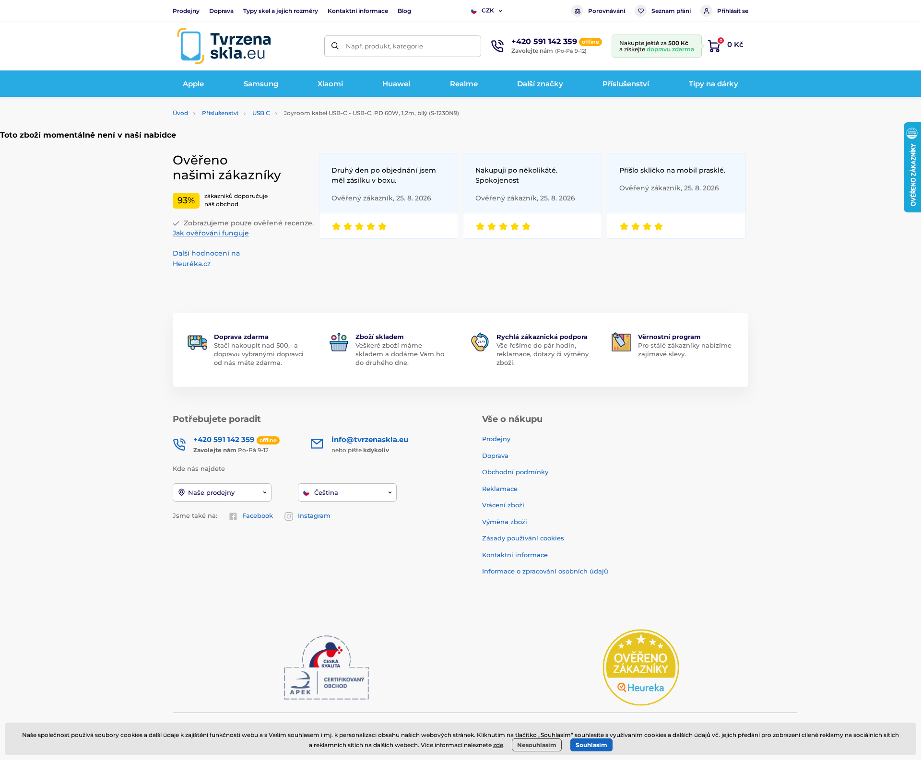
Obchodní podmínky (515, 472)
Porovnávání (606, 10)
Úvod (180, 113)
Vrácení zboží (503, 505)
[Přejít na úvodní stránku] (224, 46)
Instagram (314, 515)
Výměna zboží (504, 522)
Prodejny (186, 10)
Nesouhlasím (536, 744)
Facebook (257, 515)
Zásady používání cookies (523, 538)
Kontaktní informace (358, 10)
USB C (261, 113)
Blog (404, 10)
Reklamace (500, 488)
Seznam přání (671, 10)
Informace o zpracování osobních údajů (545, 571)
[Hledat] (335, 46)
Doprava (221, 10)
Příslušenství (220, 113)
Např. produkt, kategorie (384, 46)
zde (498, 744)
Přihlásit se (732, 10)
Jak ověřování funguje (211, 233)
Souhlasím (591, 744)
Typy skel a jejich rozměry (280, 10)
